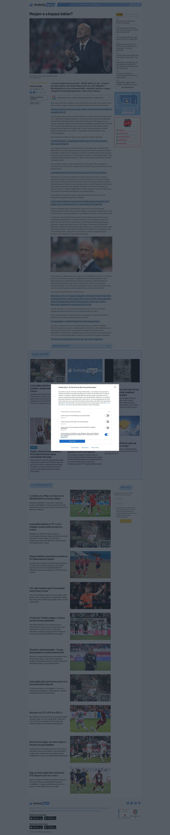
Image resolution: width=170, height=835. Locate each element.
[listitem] (85, 412)
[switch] (107, 415)
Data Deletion (75, 447)
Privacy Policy (95, 447)
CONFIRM (72, 441)
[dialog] (85, 417)
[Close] (115, 387)
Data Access (85, 447)
